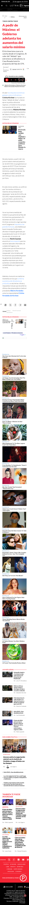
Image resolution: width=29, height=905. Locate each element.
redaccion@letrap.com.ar (18, 899)
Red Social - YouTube (23, 859)
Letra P (5, 16)
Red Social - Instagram (18, 859)
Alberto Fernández (16, 291)
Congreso (18, 871)
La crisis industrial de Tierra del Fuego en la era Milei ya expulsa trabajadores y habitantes (15, 777)
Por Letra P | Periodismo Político (6, 69)
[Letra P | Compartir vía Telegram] (20, 305)
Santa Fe (13, 866)
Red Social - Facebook (13, 859)
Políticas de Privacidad (22, 901)
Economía (13, 864)
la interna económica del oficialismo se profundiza (13, 281)
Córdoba (9, 869)
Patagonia (11, 871)
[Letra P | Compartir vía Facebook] (15, 305)
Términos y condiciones (12, 901)
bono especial (15, 241)
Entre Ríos (20, 866)
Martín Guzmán (16, 310)
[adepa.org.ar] (20, 887)
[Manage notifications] (25, 895)
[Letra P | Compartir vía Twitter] (10, 305)
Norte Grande (18, 869)
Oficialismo (9, 312)
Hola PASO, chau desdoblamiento (13, 772)
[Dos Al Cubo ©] (8, 887)
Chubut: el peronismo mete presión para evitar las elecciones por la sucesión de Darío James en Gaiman (14, 784)
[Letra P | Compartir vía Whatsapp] (5, 305)
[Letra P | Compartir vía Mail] (25, 305)
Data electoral (13, 9)
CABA (7, 866)
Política (13, 17)
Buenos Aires (21, 864)
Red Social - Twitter (9, 859)
